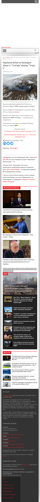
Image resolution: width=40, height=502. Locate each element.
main (11, 269)
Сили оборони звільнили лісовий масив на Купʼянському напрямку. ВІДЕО (23, 344)
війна (15, 269)
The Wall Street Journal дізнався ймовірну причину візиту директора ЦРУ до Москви (24, 358)
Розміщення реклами (8, 488)
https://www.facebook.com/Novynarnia (13, 434)
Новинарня (6, 395)
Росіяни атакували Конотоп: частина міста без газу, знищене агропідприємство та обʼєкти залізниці (23, 378)
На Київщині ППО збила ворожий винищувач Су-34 (20, 131)
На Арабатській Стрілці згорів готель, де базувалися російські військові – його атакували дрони (24, 365)
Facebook (32, 179)
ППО (30, 269)
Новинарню (26, 464)
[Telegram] (11, 143)
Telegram (25, 179)
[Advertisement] (20, 25)
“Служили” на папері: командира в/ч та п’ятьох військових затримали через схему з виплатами (24, 315)
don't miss (6, 269)
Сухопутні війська (8, 271)
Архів (4, 478)
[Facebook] (4, 143)
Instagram (11, 181)
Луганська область (22, 269)
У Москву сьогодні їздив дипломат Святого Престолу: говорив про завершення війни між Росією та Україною (18, 262)
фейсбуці (16, 112)
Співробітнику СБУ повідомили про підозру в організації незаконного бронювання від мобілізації (24, 328)
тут (14, 161)
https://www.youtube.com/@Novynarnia (13, 447)
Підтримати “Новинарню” (9, 494)
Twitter (5, 181)
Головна (5, 481)
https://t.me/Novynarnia (9, 441)
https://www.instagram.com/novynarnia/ (13, 444)
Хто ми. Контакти (7, 491)
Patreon (5, 456)
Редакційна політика (8, 485)
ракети (34, 269)
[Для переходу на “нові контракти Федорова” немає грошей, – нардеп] (17, 232)
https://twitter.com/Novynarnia (11, 438)
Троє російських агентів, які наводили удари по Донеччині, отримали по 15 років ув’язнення (23, 336)
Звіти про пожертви (8, 497)
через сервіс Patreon (13, 169)
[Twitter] (8, 143)
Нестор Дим (14, 148)
